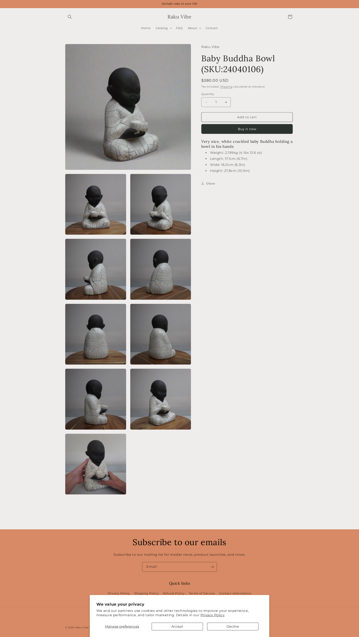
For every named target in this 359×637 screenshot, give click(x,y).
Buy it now (247, 129)
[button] (69, 16)
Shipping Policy (146, 593)
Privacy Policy (212, 615)
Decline (232, 626)
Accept (177, 626)
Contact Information (235, 593)
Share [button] (210, 183)
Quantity (207, 94)
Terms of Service (202, 593)
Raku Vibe (81, 627)
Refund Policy (174, 593)
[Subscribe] (212, 567)
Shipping (226, 86)
